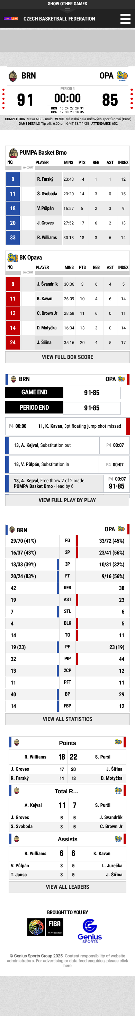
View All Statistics (67, 719)
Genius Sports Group (90, 931)
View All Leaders (67, 887)
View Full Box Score (67, 357)
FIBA (45, 931)
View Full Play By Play (67, 500)
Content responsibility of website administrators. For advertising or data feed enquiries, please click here (67, 960)
